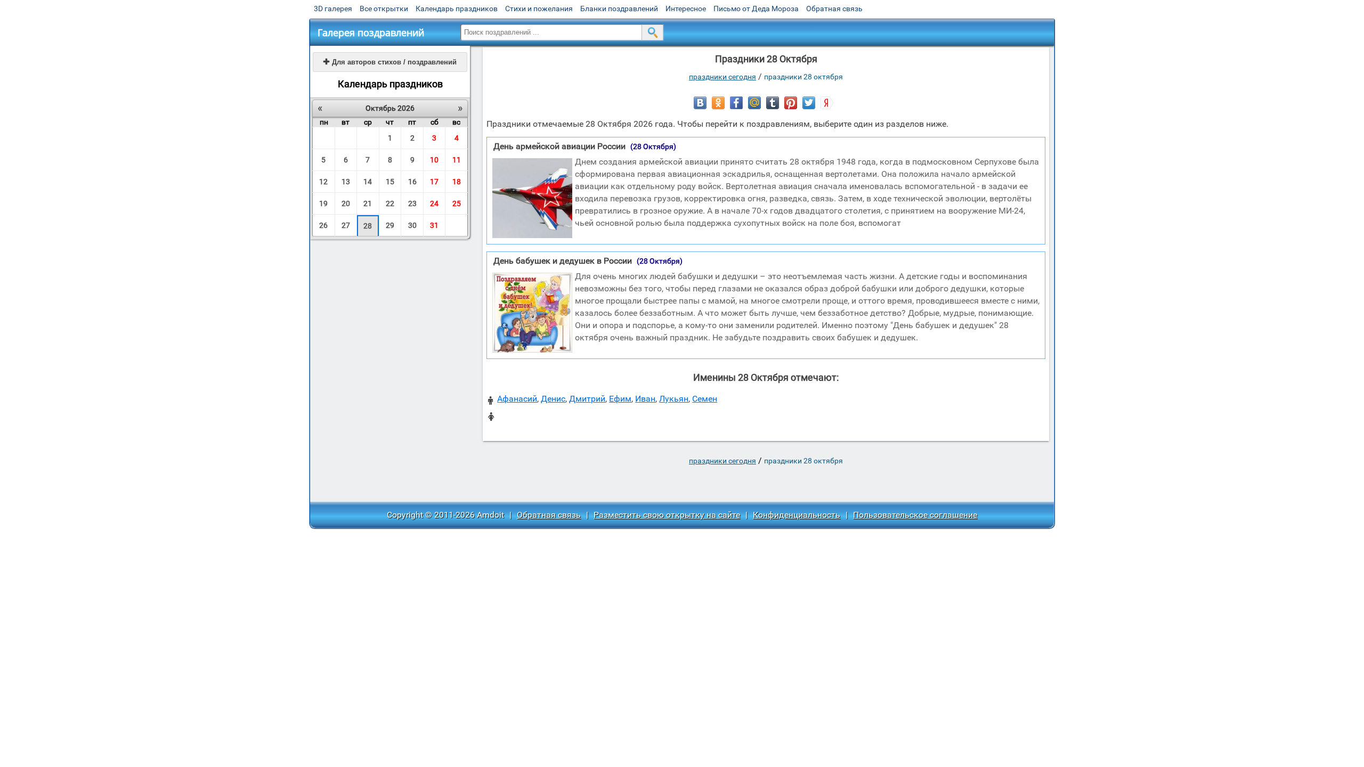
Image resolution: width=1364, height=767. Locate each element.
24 (434, 203)
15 (390, 181)
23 (412, 203)
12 (323, 181)
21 (367, 203)
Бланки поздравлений (619, 8)
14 (367, 181)
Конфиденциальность (796, 515)
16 (412, 181)
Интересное (685, 8)
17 (434, 181)
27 (346, 225)
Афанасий (517, 399)
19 (323, 203)
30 (412, 225)
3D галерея (333, 8)
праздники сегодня (722, 76)
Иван (645, 399)
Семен (704, 399)
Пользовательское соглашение (915, 515)
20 (346, 203)
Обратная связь (834, 8)
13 (346, 181)
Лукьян (673, 399)
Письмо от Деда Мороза (756, 8)
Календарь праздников (457, 8)
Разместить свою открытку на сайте (667, 515)
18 (456, 181)
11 (456, 160)
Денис (553, 399)
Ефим (620, 399)
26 (323, 225)
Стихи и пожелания (539, 8)
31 (434, 225)
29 (390, 225)
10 (434, 160)
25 (456, 203)
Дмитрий (587, 399)
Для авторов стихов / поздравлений (390, 62)
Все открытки (384, 8)
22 (390, 203)
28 (367, 226)
